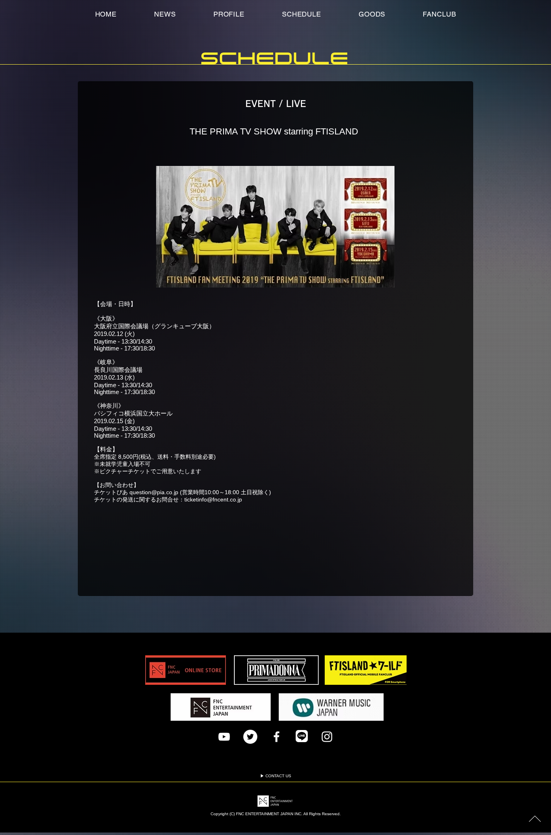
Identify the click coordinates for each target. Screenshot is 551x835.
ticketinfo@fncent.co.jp (213, 499)
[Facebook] (276, 737)
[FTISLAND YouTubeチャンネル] (224, 737)
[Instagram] (327, 737)
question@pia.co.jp (153, 492)
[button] (439, 14)
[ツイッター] (250, 737)
